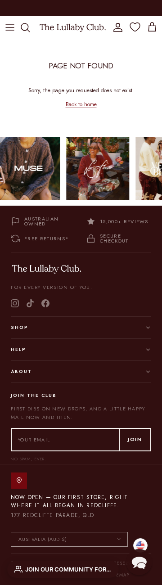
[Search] (30, 27)
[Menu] (10, 27)
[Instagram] (15, 303)
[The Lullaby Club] (73, 27)
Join (135, 439)
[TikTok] (30, 303)
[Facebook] (45, 303)
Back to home (81, 104)
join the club (58, 9)
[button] (139, 562)
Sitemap (119, 575)
